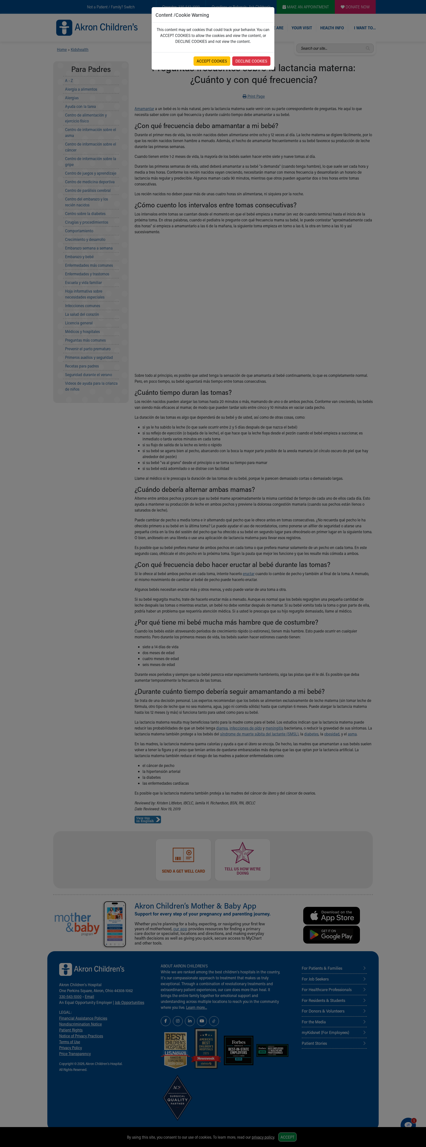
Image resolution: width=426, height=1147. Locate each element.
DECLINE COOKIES (251, 61)
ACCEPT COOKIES (212, 61)
